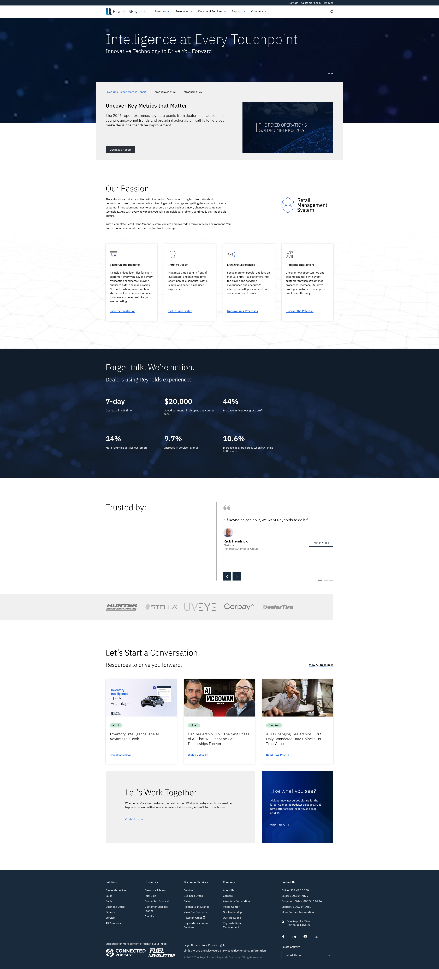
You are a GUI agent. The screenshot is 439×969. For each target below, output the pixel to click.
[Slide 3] (331, 580)
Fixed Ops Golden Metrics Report (126, 92)
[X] (316, 937)
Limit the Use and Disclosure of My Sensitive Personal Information (225, 950)
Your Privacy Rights (214, 945)
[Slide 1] (320, 580)
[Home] (126, 11)
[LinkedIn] (294, 937)
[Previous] (227, 576)
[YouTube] (305, 937)
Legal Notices (192, 945)
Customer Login (311, 2)
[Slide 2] (326, 580)
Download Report (120, 149)
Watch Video (321, 542)
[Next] (237, 576)
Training (328, 2)
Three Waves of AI (164, 92)
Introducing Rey (192, 92)
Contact (293, 2)
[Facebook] (283, 937)
